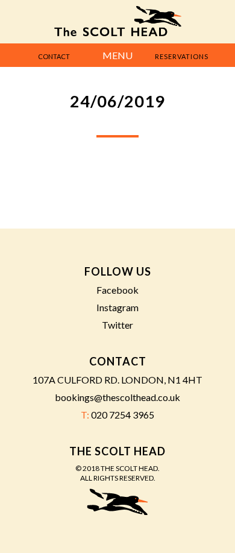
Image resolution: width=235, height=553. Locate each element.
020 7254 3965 (122, 414)
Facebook (117, 289)
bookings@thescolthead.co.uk (117, 397)
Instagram (117, 307)
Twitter (117, 324)
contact (54, 56)
